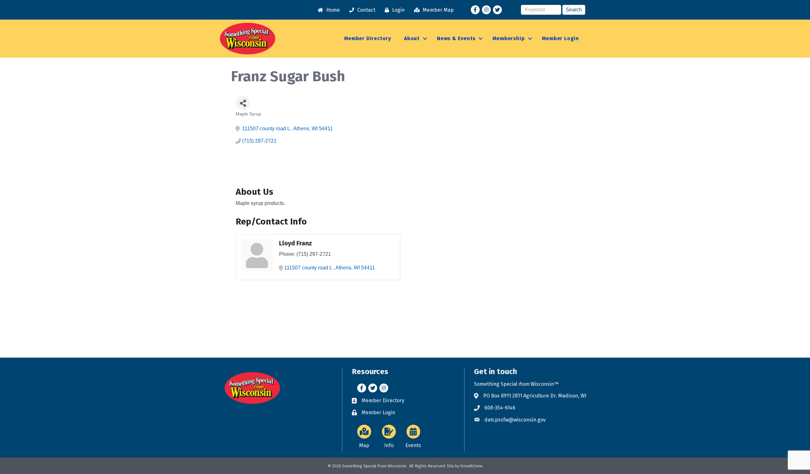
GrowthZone (471, 466)
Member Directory (367, 38)
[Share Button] (243, 103)
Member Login (560, 38)
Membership (509, 38)
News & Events (456, 38)
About (412, 38)
